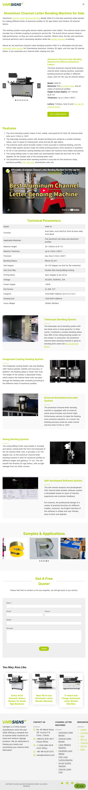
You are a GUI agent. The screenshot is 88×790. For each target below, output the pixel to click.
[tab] (15, 100)
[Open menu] (83, 4)
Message (9, 628)
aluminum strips (67, 86)
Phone (47, 611)
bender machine (58, 39)
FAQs (82, 749)
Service (83, 746)
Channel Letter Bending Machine (26, 18)
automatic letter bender (13, 48)
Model (9, 620)
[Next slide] (39, 85)
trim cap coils (28, 162)
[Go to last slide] (4, 85)
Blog (82, 736)
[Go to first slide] (83, 548)
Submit (44, 649)
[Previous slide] (4, 548)
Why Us (83, 740)
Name (9, 603)
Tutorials (84, 733)
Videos (83, 730)
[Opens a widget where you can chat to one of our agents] (80, 786)
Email (8, 611)
